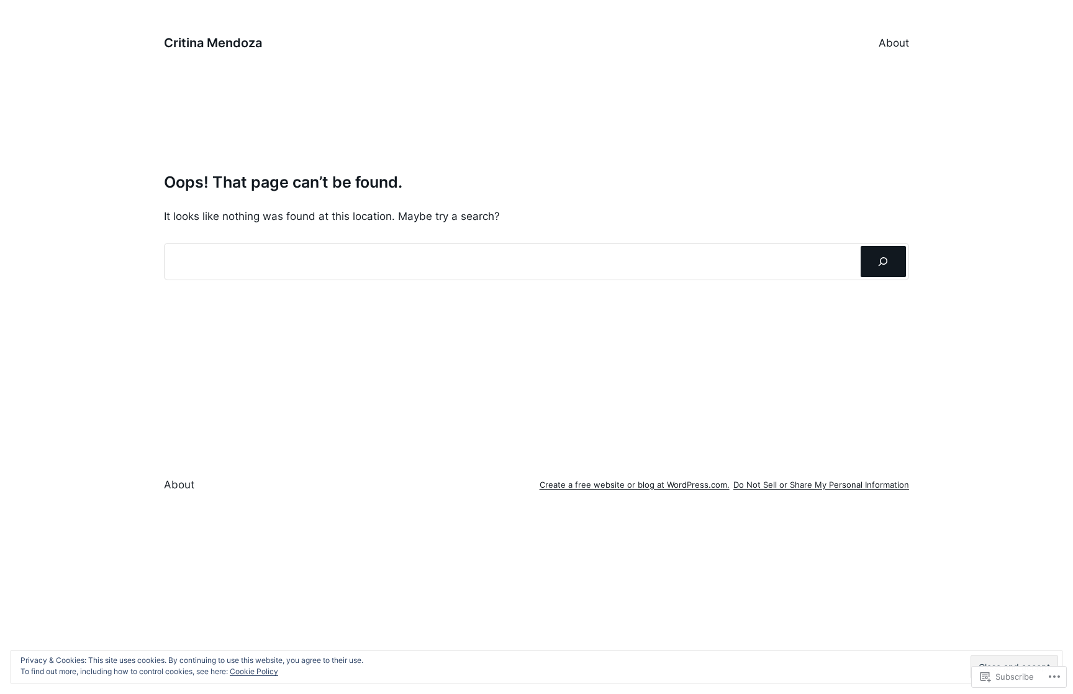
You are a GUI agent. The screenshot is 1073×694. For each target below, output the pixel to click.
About (894, 43)
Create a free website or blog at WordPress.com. (635, 485)
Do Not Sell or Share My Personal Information (821, 485)
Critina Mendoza (213, 42)
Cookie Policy (254, 671)
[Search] (883, 262)
